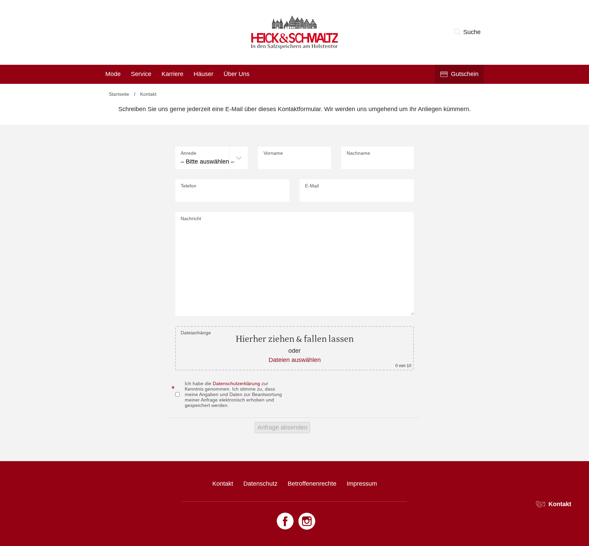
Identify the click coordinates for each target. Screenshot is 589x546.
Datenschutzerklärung (236, 383)
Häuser (203, 74)
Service (141, 74)
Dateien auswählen (295, 360)
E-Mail (312, 185)
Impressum (362, 483)
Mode (113, 74)
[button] (468, 32)
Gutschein (465, 74)
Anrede (188, 153)
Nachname (358, 153)
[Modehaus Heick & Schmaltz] (294, 32)
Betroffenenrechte (312, 483)
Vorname (273, 153)
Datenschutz (260, 483)
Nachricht (191, 218)
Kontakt (222, 483)
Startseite (119, 94)
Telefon (188, 185)
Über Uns (237, 74)
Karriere (172, 74)
